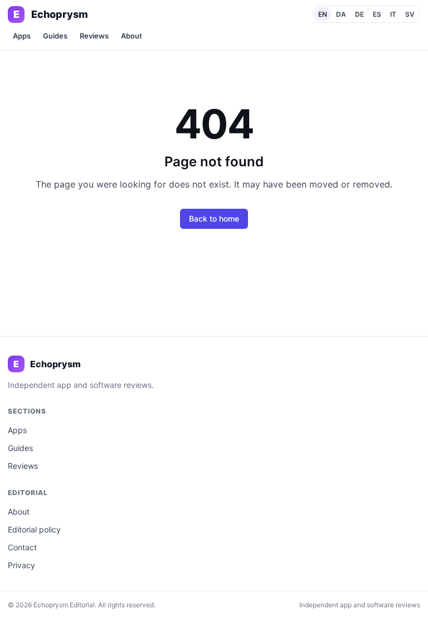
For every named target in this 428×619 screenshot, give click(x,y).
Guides (55, 35)
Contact (22, 547)
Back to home (214, 218)
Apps (22, 35)
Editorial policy (34, 529)
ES (377, 14)
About (131, 35)
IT (393, 14)
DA (341, 14)
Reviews (94, 35)
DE (359, 14)
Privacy (21, 565)
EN (322, 14)
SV (410, 14)
